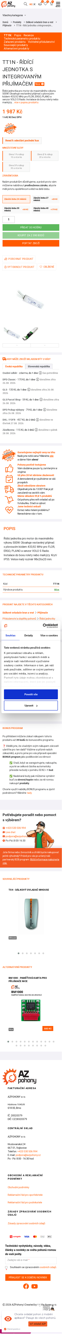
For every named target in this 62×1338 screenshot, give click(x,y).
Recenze (29, 35)
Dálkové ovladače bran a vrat (39, 22)
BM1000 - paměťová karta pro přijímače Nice (28, 980)
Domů (5, 22)
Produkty (17, 22)
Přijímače (7, 25)
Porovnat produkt (20, 258)
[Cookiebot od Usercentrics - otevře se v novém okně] (43, 626)
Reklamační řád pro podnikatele (25, 1202)
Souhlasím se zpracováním (33, 1267)
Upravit (29, 705)
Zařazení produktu (15, 41)
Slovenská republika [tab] (39, 366)
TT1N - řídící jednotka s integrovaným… (34, 25)
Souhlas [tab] (10, 635)
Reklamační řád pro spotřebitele (25, 1194)
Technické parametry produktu (22, 38)
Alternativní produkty (16, 48)
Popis (17, 35)
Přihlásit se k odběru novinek (28, 1277)
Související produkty (16, 45)
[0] (40, 4)
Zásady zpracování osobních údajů (26, 1223)
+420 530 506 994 (16, 827)
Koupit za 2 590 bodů (31, 235)
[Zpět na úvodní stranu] (9, 4)
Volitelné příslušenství (41, 41)
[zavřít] (52, 1306)
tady (29, 792)
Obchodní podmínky (18, 1187)
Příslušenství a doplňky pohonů (20, 618)
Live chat (10, 832)
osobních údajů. (48, 1267)
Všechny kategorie (13, 15)
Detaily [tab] (28, 635)
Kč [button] (31, 4)
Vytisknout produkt (21, 267)
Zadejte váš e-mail (17, 1260)
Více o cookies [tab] (49, 635)
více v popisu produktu (26, 102)
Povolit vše (31, 694)
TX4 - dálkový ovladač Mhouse (29, 889)
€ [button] (34, 4)
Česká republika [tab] (14, 366)
